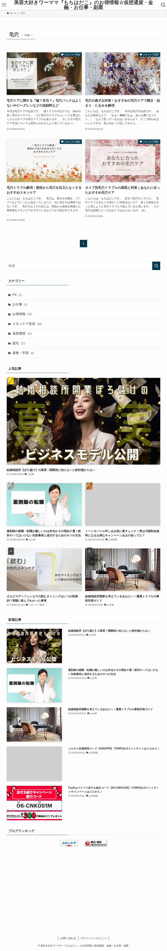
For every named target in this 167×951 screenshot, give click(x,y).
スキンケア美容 (27, 324)
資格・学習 (23, 353)
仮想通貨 (22, 333)
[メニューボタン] (4, 5)
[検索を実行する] (156, 266)
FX (17, 294)
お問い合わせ (68, 938)
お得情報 (22, 314)
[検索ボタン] (163, 5)
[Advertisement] (83, 883)
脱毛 (18, 343)
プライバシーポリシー (93, 938)
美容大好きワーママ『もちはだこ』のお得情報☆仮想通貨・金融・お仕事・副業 (83, 5)
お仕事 (19, 304)
